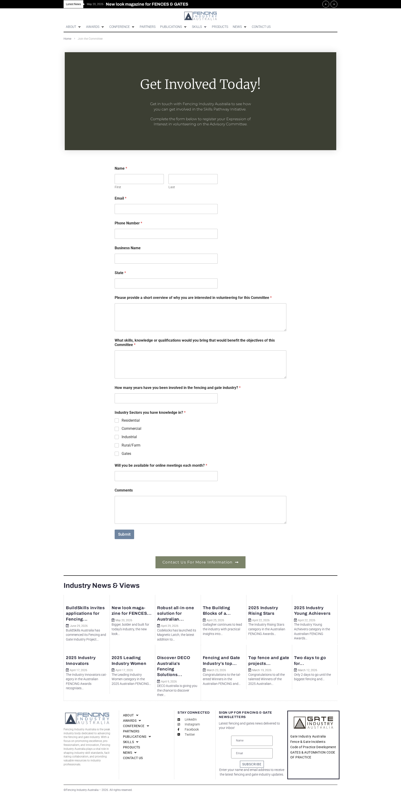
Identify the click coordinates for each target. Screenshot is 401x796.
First (118, 187)
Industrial (129, 437)
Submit (124, 534)
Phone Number (128, 223)
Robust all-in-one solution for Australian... (175, 613)
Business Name (128, 248)
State (120, 273)
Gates (126, 453)
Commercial (131, 428)
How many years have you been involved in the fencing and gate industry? (178, 387)
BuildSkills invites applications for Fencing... (85, 613)
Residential (131, 420)
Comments (124, 490)
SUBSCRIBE (252, 764)
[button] (74, 26)
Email (120, 198)
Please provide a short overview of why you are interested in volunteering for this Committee (193, 297)
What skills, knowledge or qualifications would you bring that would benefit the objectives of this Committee (195, 342)
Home (67, 38)
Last (171, 187)
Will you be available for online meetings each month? (161, 465)
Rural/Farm (131, 445)
